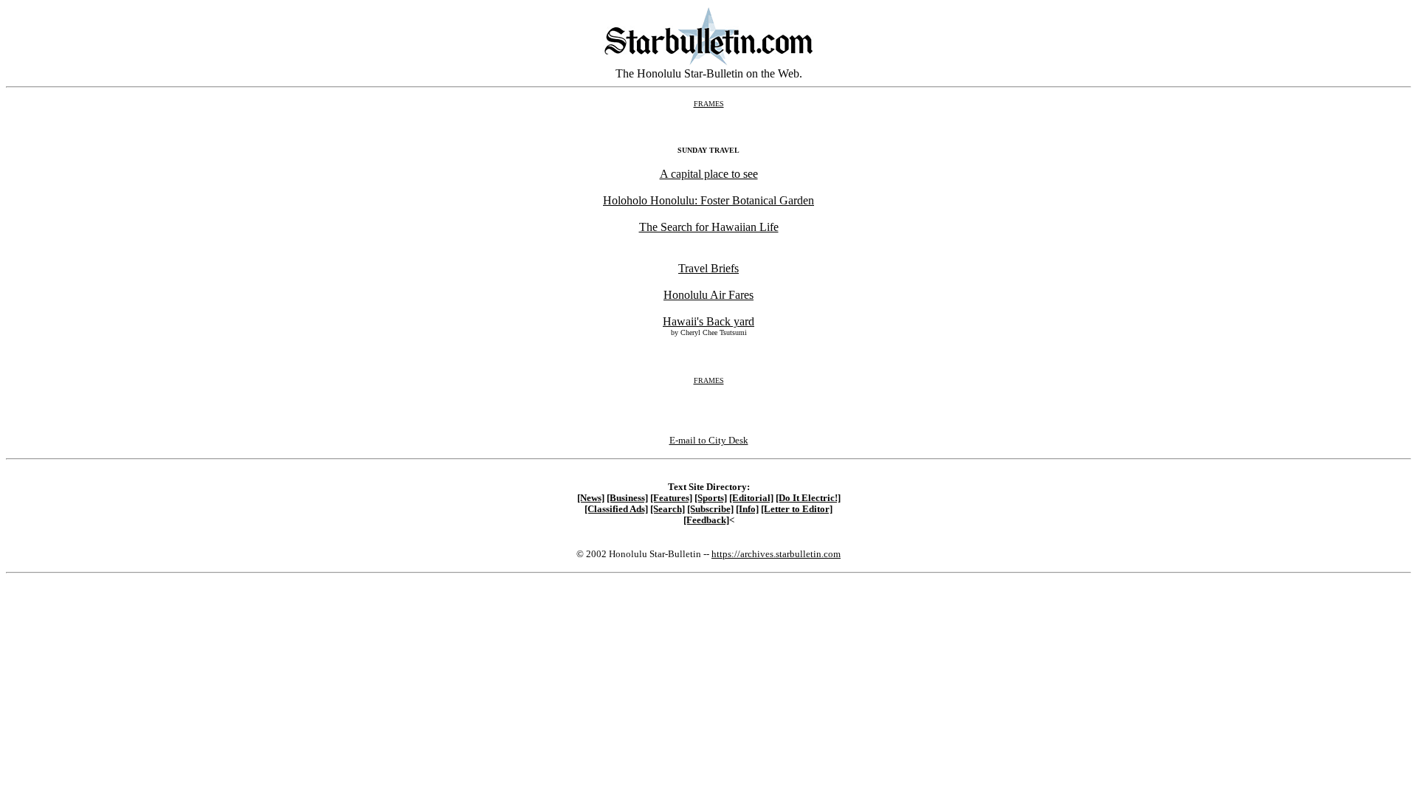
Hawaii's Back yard (708, 321)
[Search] (667, 509)
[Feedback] (706, 520)
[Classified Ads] (616, 509)
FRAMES (709, 104)
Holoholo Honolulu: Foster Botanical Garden (708, 200)
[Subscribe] (710, 509)
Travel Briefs (708, 268)
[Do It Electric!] (808, 498)
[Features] (671, 498)
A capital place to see (709, 174)
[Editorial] (751, 498)
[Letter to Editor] (796, 509)
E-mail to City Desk (708, 440)
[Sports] (710, 498)
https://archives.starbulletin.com (776, 553)
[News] (590, 498)
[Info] (747, 509)
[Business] (627, 498)
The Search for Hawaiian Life (709, 227)
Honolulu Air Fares (708, 295)
